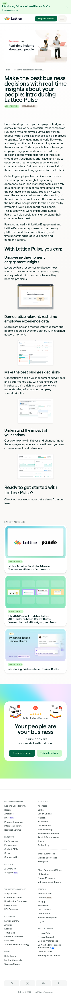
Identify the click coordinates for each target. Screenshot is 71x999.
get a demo (45, 499)
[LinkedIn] (59, 983)
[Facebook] (11, 983)
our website (25, 499)
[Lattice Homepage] (13, 18)
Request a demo (46, 18)
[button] (66, 7)
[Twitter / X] (27, 983)
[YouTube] (43, 983)
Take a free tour (49, 753)
